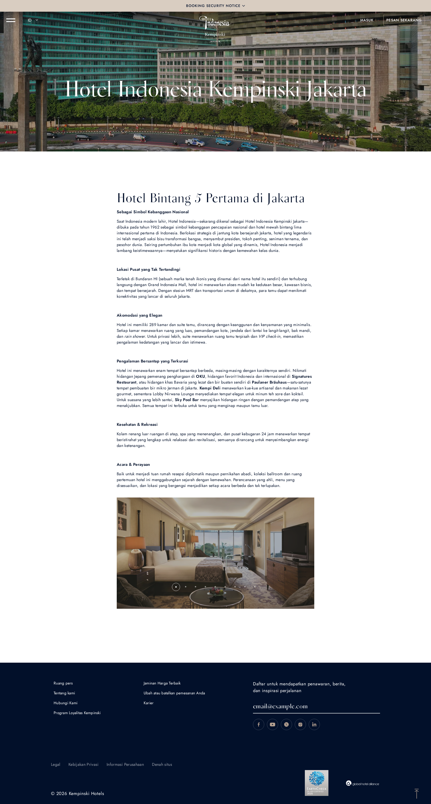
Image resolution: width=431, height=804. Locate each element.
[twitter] (286, 724)
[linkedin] (314, 724)
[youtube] (272, 724)
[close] (243, 6)
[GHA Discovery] (362, 783)
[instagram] (300, 724)
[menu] (11, 20)
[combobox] (33, 20)
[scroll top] (416, 793)
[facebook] (258, 724)
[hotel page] (215, 20)
